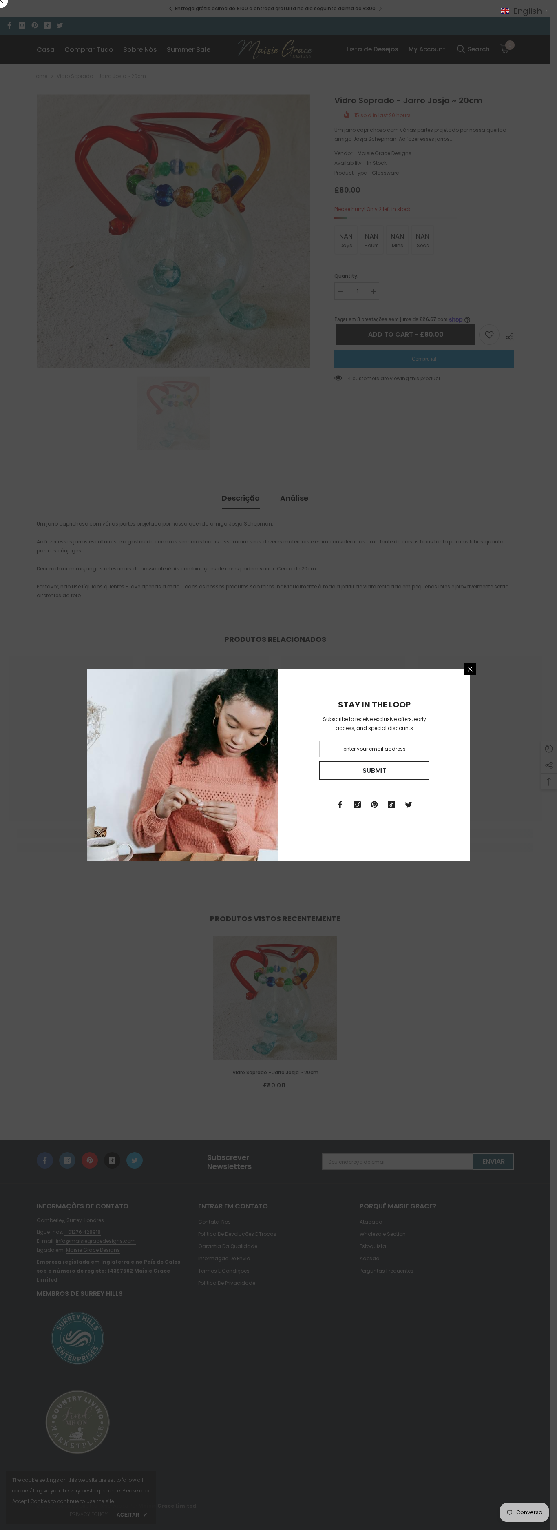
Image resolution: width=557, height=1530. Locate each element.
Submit (374, 770)
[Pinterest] (374, 804)
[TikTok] (391, 804)
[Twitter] (408, 804)
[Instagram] (357, 804)
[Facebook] (340, 804)
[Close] (470, 669)
